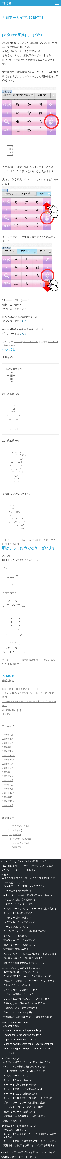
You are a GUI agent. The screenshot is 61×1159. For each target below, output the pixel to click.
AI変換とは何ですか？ (14, 1061)
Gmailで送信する (12, 976)
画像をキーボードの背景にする (19, 944)
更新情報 (8, 1145)
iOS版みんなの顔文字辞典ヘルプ (18, 1126)
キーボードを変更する (14, 1098)
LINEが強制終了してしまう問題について (24, 1070)
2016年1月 (7, 751)
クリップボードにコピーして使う (20, 989)
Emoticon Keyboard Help (15, 1022)
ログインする (24, 1107)
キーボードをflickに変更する (18, 913)
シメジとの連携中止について (18, 994)
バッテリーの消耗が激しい (17, 917)
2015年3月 (7, 780)
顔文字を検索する (12, 958)
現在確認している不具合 (32, 1003)
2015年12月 (8, 755)
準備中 (4, 874)
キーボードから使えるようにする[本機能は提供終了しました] (29, 1135)
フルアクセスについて (40, 1098)
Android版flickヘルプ (13, 882)
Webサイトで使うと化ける (37, 976)
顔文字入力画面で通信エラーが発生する (23, 962)
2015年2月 (7, 784)
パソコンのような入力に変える (19, 922)
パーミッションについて (15, 926)
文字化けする (10, 1003)
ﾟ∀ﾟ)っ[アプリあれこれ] (26, 341)
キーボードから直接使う (41, 980)
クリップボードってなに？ (17, 985)
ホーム (4, 861)
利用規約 (31, 870)
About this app (11, 1025)
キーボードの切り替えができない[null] (23, 1089)
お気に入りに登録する (14, 980)
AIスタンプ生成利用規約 (42, 878)
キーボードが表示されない (17, 1079)
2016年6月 (7, 738)
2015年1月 (7, 788)
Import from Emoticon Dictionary (21, 1039)
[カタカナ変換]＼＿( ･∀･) (22, 34)
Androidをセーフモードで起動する (19, 1156)
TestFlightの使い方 (11, 865)
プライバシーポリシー (12, 870)
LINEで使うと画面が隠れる (17, 890)
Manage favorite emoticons (18, 1043)
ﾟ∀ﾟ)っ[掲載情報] (12, 846)
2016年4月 (7, 747)
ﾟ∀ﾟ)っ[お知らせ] (12, 834)
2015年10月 (8, 759)
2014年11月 (8, 797)
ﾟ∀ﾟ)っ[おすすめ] (12, 830)
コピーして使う (48, 1140)
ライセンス (9, 935)
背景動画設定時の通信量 (15, 949)
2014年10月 (8, 801)
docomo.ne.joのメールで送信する (21, 971)
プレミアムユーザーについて (18, 998)
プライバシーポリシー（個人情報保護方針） (26, 931)
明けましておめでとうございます (29, 547)
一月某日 (9, 349)
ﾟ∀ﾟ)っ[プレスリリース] (15, 842)
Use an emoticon (41, 1048)
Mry (13, 345)
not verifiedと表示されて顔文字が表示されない (27, 894)
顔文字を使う (49, 953)
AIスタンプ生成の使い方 (14, 878)
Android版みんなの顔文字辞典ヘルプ (21, 968)
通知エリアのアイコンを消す (18, 1012)
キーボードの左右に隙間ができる (20, 1093)
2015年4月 (7, 776)
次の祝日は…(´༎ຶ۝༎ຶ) (12, 709)
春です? (6, 713)
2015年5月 (7, 772)
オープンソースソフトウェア (38, 865)
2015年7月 (7, 763)
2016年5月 (7, 742)
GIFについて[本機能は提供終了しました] (24, 1066)
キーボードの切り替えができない (20, 1084)
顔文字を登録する (45, 1016)
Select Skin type (11, 1048)
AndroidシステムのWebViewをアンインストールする (28, 1152)
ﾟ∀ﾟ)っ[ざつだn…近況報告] (17, 838)
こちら (23, 321)
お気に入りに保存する (14, 1129)
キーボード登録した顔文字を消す (20, 1140)
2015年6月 (7, 767)
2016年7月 (7, 734)
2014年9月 (7, 805)
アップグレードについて (15, 908)
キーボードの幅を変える (43, 908)
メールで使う (43, 998)
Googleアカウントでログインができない (24, 885)
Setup (26, 1048)
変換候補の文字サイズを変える (19, 940)
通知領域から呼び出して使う (18, 1016)
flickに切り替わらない (40, 1061)
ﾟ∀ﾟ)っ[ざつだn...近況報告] (27, 540)
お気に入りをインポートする (18, 904)
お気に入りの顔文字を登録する (19, 899)
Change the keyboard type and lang (22, 1030)
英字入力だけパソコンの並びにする (21, 953)
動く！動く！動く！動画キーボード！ (21, 688)
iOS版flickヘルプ (10, 1058)
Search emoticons (45, 1043)
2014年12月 (8, 792)
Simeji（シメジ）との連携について (28, 861)
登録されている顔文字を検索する (20, 1007)
